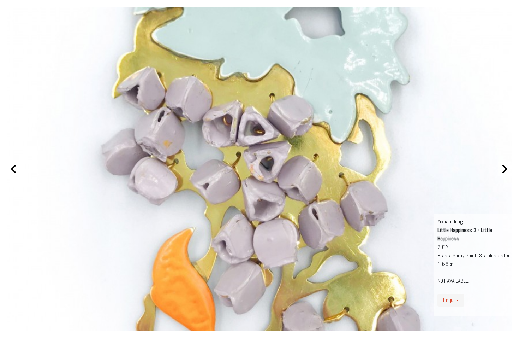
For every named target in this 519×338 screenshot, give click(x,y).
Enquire (451, 300)
